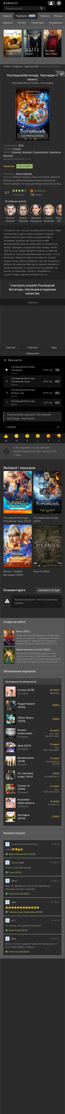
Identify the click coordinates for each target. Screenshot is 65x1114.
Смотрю (10, 347)
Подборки (21, 15)
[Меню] (59, 3)
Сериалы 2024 (31, 66)
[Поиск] (41, 8)
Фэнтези (8, 155)
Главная (6, 15)
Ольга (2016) (15, 872)
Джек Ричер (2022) (18, 930)
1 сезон (11, 427)
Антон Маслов (24, 173)
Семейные (55, 152)
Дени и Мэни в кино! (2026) (22, 854)
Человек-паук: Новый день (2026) (26, 912)
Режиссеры (37, 22)
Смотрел (33, 347)
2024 (21, 145)
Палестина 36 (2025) (19, 893)
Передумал (32, 353)
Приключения (40, 152)
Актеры (22, 22)
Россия (17, 148)
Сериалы (8, 22)
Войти (51, 3)
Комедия (27, 152)
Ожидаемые (55, 22)
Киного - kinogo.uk (12, 66)
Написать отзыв (48, 590)
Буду (54, 347)
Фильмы (58, 15)
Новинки (45, 15)
